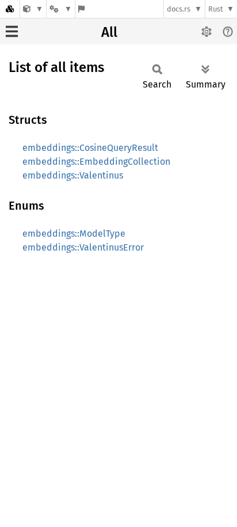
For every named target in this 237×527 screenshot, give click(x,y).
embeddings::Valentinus (72, 175)
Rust (215, 9)
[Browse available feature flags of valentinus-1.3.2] (81, 9)
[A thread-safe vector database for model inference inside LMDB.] (33, 9)
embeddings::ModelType (73, 233)
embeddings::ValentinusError (83, 247)
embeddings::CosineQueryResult (90, 147)
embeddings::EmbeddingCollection (96, 161)
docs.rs (178, 9)
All (109, 32)
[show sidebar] (12, 31)
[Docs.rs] (10, 9)
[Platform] (60, 9)
